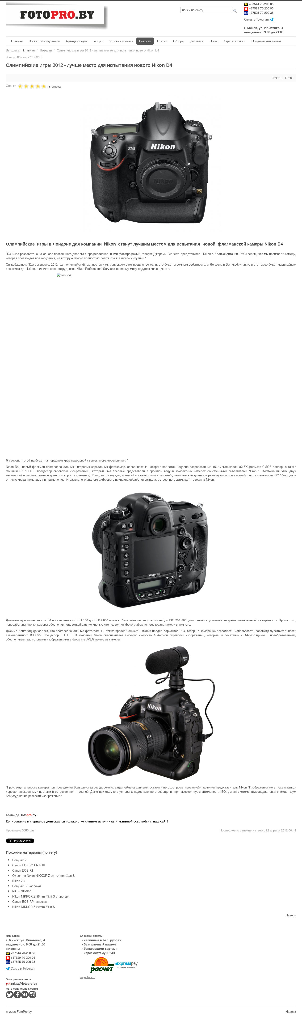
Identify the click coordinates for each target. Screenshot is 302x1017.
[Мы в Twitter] (9, 994)
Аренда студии (76, 41)
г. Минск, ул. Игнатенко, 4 (263, 27)
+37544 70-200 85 (260, 4)
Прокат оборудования (44, 41)
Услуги (98, 41)
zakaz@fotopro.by (24, 983)
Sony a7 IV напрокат (26, 886)
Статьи (162, 41)
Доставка (196, 41)
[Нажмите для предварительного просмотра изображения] (151, 163)
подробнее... (87, 977)
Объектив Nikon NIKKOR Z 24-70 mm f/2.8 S (43, 875)
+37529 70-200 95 (261, 8)
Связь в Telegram (256, 19)
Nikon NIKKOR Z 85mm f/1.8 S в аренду (40, 896)
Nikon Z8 (18, 880)
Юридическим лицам (266, 41)
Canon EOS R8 (22, 870)
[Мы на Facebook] (17, 994)
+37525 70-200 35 (261, 12)
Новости (145, 41)
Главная (17, 41)
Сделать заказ (234, 41)
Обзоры (178, 41)
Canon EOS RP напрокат (29, 901)
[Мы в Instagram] (32, 994)
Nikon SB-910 (21, 891)
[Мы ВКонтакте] (25, 994)
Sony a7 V (19, 860)
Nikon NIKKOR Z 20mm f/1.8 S (33, 906)
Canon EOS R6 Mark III (28, 865)
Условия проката (121, 41)
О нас (214, 41)
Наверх (291, 915)
